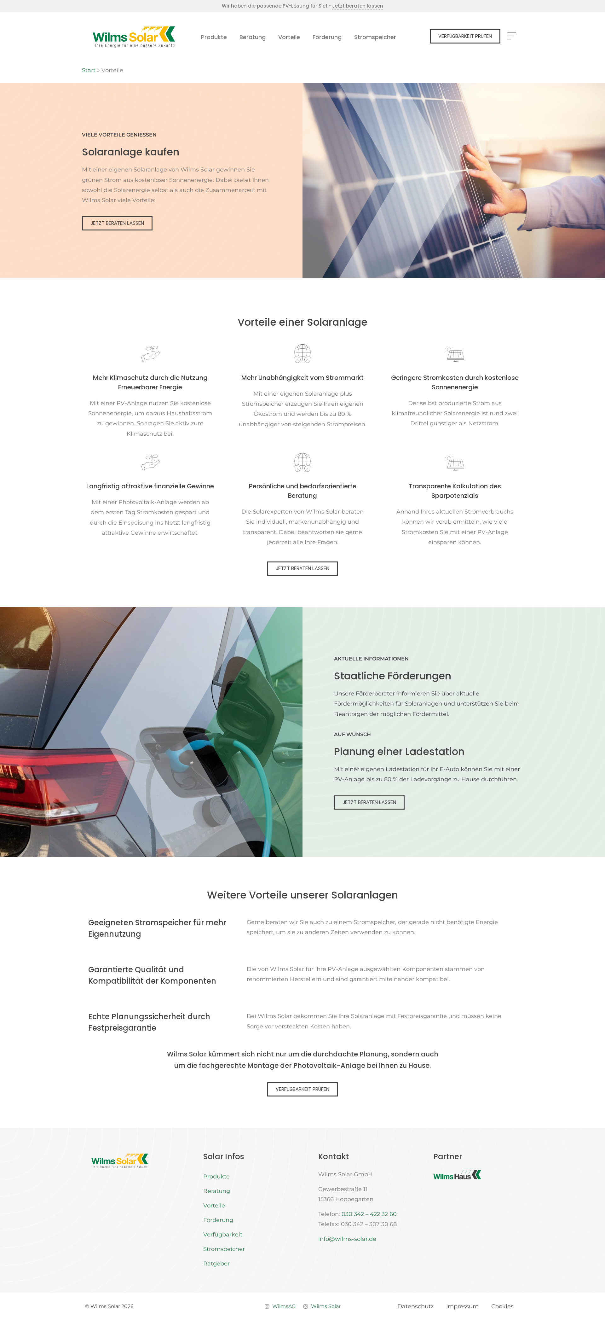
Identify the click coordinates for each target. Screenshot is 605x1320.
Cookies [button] (502, 1306)
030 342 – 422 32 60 (369, 1214)
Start (88, 70)
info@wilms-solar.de (347, 1239)
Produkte (214, 37)
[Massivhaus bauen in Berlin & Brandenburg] (457, 1174)
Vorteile (289, 37)
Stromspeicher (375, 37)
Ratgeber (216, 1263)
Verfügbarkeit (222, 1234)
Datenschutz (415, 1306)
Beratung (252, 37)
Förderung (327, 37)
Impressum (462, 1306)
